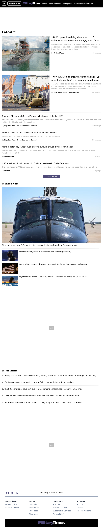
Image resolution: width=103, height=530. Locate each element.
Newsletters (34, 507)
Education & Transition (83, 3)
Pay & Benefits (55, 3)
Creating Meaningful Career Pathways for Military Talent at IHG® (32, 115)
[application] (51, 215)
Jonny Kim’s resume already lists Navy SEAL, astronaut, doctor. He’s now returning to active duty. (50, 375)
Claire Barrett (9, 156)
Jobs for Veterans (84, 510)
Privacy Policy (11, 504)
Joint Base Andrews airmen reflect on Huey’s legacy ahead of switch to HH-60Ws (43, 402)
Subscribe (33, 504)
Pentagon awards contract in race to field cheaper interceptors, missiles (39, 382)
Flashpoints (67, 3)
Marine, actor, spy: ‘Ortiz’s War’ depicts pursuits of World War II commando (37, 146)
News (44, 3)
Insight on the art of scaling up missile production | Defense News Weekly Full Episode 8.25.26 (53, 276)
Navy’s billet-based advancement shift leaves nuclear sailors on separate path (42, 395)
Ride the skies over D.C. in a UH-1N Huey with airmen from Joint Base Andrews (39, 245)
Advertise (57, 504)
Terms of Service (12, 507)
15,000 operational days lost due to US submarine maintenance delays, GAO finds (75, 38)
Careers (80, 507)
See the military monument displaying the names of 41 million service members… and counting (53, 264)
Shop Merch (34, 514)
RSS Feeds (33, 510)
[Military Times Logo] (31, 3)
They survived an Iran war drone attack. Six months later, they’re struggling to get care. (75, 78)
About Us (80, 504)
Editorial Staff (58, 514)
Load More (51, 176)
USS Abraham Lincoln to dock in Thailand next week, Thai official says (35, 163)
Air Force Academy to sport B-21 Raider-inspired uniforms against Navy (45, 251)
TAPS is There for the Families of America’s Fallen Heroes (29, 132)
